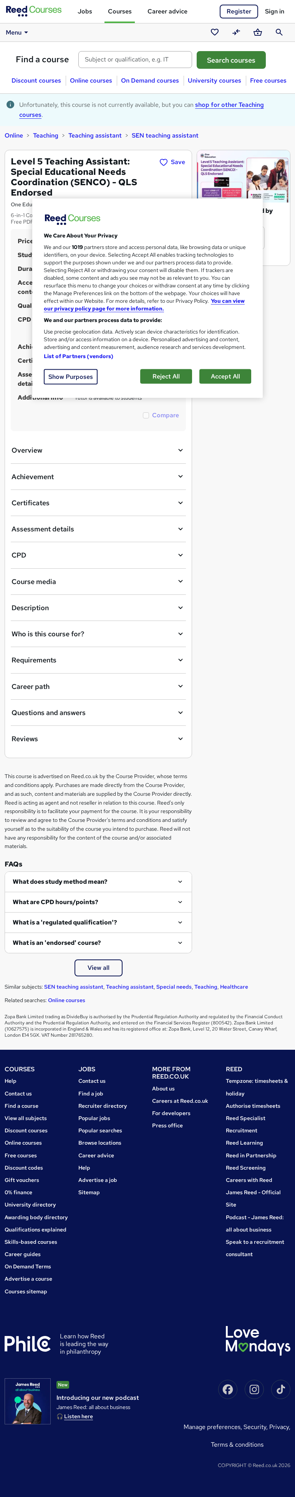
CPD (19, 555)
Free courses (268, 80)
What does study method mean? (60, 882)
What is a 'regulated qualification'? (65, 922)
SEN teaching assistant (165, 135)
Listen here (78, 1416)
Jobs (85, 11)
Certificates (31, 502)
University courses (214, 80)
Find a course (42, 59)
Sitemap (89, 1192)
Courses (120, 11)
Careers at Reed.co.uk (180, 1100)
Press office (167, 1125)
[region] (147, 298)
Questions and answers (49, 712)
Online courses (91, 80)
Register (239, 11)
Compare (165, 415)
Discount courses (36, 80)
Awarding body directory (36, 1217)
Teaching (45, 135)
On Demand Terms (28, 1266)
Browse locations (99, 1142)
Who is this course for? (48, 633)
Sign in (274, 11)
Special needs (174, 986)
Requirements (34, 660)
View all (98, 968)
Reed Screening (246, 1167)
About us (163, 1088)
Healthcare (234, 986)
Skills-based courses (31, 1241)
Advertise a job (97, 1180)
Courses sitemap (26, 1291)
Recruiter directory (102, 1105)
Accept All (225, 376)
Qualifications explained (35, 1229)
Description (30, 607)
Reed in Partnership (251, 1155)
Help (11, 1080)
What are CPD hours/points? (55, 902)
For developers (171, 1113)
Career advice (167, 11)
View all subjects (26, 1118)
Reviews (25, 738)
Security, (256, 1427)
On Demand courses (150, 80)
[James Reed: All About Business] (28, 1401)
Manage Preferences (212, 1427)
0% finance (18, 1192)
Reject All (166, 376)
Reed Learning (244, 1142)
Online (14, 135)
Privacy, (279, 1427)
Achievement (33, 476)
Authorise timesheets (253, 1105)
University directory (30, 1204)
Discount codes (24, 1167)
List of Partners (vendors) (79, 356)
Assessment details (43, 528)
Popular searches (100, 1130)
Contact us (18, 1093)
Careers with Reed (249, 1180)
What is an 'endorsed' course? (57, 943)
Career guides (23, 1254)
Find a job (90, 1093)
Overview (27, 450)
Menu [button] (14, 32)
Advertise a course (28, 1278)
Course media (34, 581)
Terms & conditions (237, 1445)
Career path (31, 686)
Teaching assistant (95, 135)
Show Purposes (70, 377)
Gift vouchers (22, 1180)
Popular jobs (94, 1118)
